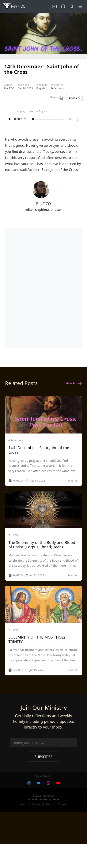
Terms (49, 804)
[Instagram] (48, 782)
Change (54, 97)
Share (73, 97)
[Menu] (80, 6)
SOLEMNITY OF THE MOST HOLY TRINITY (36, 639)
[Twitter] (38, 782)
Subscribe (43, 756)
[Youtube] (58, 782)
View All (71, 383)
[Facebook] (29, 782)
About (23, 804)
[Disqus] (43, 287)
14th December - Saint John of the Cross (38, 450)
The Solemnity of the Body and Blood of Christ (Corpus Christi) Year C (41, 545)
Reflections (57, 88)
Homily (15, 535)
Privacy (62, 804)
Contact (36, 804)
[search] (72, 6)
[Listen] (54, 6)
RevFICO (9, 88)
